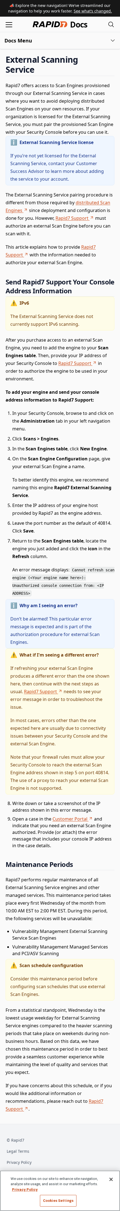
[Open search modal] (111, 24)
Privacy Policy (19, 1162)
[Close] (111, 1179)
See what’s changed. (93, 11)
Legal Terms (18, 1151)
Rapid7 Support (72, 218)
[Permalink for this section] (39, 69)
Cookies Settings (58, 1201)
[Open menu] (9, 24)
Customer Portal (69, 819)
